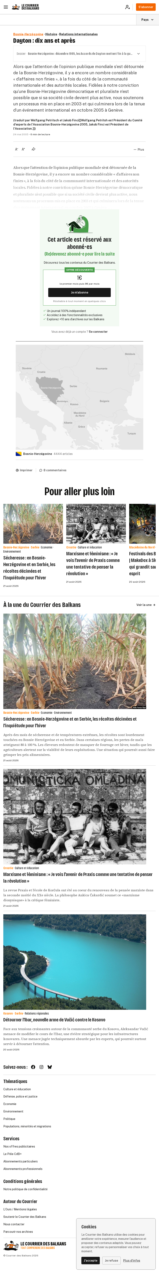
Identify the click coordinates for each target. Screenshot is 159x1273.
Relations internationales (78, 34)
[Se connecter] (129, 7)
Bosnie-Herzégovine (28, 34)
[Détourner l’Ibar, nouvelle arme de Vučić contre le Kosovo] (74, 962)
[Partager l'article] (33, 149)
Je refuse (111, 1260)
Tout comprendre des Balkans (37, 1248)
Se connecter (98, 331)
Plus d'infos (131, 1260)
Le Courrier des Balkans (30, 7)
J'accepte (90, 1260)
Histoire (51, 34)
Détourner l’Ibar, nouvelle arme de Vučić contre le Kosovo (54, 1020)
